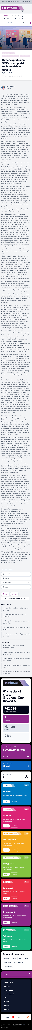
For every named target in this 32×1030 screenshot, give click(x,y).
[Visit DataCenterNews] (12, 833)
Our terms (6, 1009)
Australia (6, 958)
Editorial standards (9, 994)
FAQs (5, 998)
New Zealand (7, 962)
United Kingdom (18, 962)
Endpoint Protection (8, 19)
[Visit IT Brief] (12, 882)
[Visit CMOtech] (12, 809)
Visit (5, 801)
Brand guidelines (8, 982)
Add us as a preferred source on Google (16, 598)
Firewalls (17, 19)
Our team (6, 1005)
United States (8, 966)
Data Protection (8, 53)
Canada (14, 958)
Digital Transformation (10, 56)
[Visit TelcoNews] (12, 930)
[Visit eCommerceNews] (12, 857)
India (20, 958)
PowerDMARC (5, 1027)
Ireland (27, 958)
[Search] (23, 23)
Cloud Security (15, 16)
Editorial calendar (9, 990)
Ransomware (26, 19)
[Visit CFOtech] (12, 785)
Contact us (7, 986)
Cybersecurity (25, 16)
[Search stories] (29, 974)
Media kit (14, 801)
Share (6, 594)
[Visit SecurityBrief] (12, 906)
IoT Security (25, 56)
